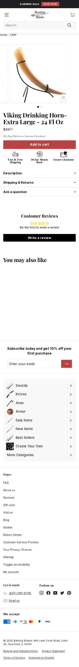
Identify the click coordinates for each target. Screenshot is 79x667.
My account (11, 572)
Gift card (9, 505)
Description (12, 173)
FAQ (6, 482)
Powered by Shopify (41, 657)
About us (9, 490)
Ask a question (15, 192)
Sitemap (8, 557)
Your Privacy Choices (17, 549)
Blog (6, 520)
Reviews (9, 497)
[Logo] (39, 14)
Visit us (8, 512)
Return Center (12, 534)
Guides (7, 527)
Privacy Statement (53, 651)
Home (3, 34)
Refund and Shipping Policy (20, 651)
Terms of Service (14, 657)
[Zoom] (63, 97)
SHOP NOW (50, 4)
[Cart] (72, 14)
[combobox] (39, 25)
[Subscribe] (66, 364)
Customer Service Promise (21, 542)
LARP (13, 34)
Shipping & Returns (18, 182)
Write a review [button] (39, 238)
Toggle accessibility (16, 564)
